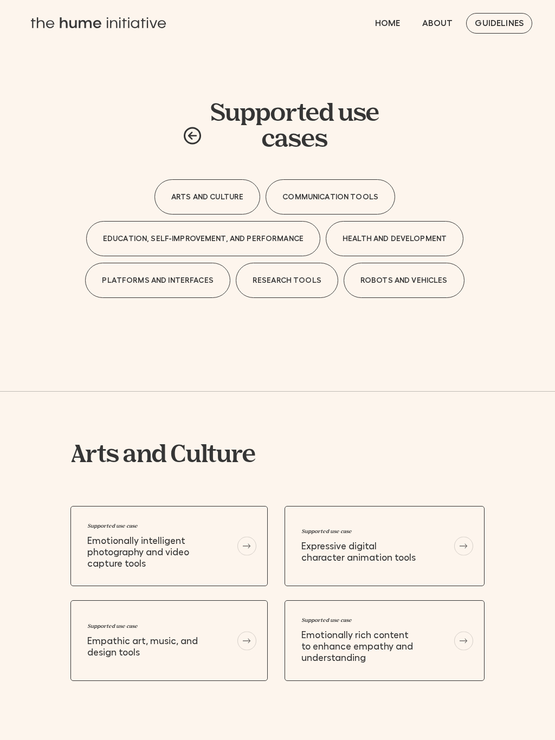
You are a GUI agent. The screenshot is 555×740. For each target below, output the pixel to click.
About (437, 23)
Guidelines (499, 23)
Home (388, 23)
